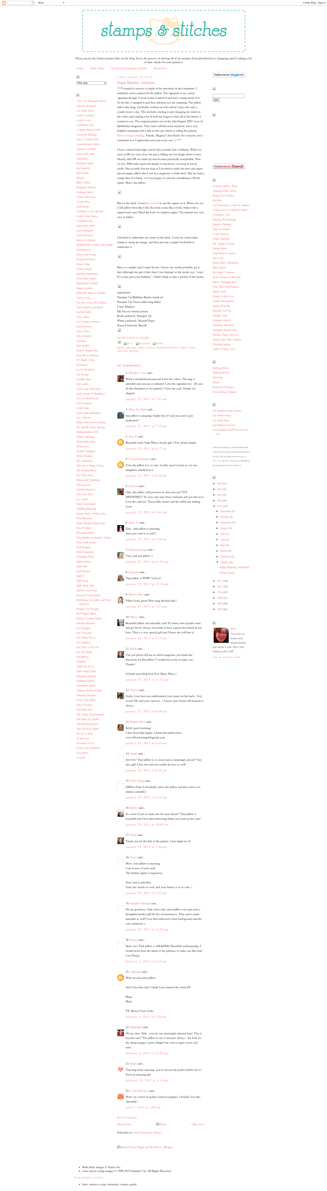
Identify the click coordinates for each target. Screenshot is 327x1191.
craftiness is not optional (89, 211)
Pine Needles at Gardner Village (93, 537)
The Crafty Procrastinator (90, 714)
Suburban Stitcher (86, 676)
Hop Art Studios (221, 229)
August (224, 528)
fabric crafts (187, 347)
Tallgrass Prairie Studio (89, 690)
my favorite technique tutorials (129, 68)
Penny (134, 940)
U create (80, 757)
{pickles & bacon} (86, 106)
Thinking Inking (221, 344)
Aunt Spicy (82, 158)
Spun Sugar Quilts (86, 671)
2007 (220, 609)
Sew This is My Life (87, 647)
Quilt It (80, 576)
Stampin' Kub (220, 315)
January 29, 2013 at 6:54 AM (146, 743)
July (223, 534)
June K (133, 436)
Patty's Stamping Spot (225, 282)
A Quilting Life (84, 125)
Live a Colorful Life (87, 398)
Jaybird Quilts (84, 312)
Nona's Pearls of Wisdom (227, 277)
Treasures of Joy (85, 743)
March (224, 551)
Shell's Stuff (219, 291)
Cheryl (134, 690)
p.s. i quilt (82, 499)
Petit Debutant (84, 518)
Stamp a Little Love (223, 296)
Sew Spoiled (83, 642)
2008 (220, 603)
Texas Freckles (84, 705)
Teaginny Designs (86, 695)
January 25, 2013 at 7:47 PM (146, 606)
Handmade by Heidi (87, 283)
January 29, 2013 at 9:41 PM (146, 893)
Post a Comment (127, 1117)
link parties (160, 68)
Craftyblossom (84, 221)
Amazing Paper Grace (224, 191)
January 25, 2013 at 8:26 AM (146, 475)
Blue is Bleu (83, 182)
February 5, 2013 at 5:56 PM (146, 1016)
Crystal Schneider (139, 459)
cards (141, 347)
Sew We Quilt (84, 652)
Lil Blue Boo (83, 379)
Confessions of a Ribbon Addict (230, 210)
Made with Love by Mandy (91, 422)
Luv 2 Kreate (83, 417)
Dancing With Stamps (225, 219)
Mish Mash (219, 267)
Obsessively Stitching (88, 480)
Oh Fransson (83, 485)
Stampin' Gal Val (222, 310)
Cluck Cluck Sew (85, 197)
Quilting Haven (221, 368)
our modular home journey (227, 410)
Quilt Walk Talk (85, 585)
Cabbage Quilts (84, 192)
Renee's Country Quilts (89, 618)
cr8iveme (135, 972)
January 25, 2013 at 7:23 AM (146, 399)
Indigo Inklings (221, 238)
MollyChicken (84, 456)
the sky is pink (84, 733)
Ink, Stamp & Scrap (223, 243)
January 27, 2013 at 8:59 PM (146, 711)
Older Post (198, 1124)
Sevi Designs (83, 628)
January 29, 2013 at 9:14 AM (146, 797)
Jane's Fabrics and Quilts (89, 307)
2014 (220, 500)
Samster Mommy (85, 623)
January (224, 562)
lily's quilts (82, 384)
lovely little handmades (88, 413)
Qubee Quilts (83, 561)
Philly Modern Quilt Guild (90, 523)
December (226, 511)
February (225, 556)
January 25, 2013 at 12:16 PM (147, 584)
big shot (131, 347)
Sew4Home (82, 657)
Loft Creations (84, 403)
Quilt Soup (82, 580)
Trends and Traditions (88, 748)
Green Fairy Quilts (86, 278)
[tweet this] (158, 343)
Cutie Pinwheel (84, 235)
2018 (220, 483)
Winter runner (227, 572)
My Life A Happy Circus (90, 465)
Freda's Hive (83, 264)
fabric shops (97, 68)
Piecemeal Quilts (85, 532)
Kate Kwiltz (82, 345)
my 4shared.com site (224, 425)
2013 (220, 506)
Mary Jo (134, 522)
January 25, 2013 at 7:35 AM (146, 426)
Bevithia (217, 200)
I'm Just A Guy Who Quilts (91, 302)
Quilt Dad (81, 566)
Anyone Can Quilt (86, 149)
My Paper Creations (223, 272)
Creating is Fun (221, 214)
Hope (133, 1063)
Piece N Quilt (83, 528)
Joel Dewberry (84, 326)
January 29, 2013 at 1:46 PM (146, 847)
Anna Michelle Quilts (88, 144)
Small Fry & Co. (85, 666)
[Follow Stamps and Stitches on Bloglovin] (229, 76)
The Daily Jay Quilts (87, 719)
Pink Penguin (83, 547)
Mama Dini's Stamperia (225, 262)
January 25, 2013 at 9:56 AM (146, 539)
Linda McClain (139, 1091)
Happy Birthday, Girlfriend (135, 82)
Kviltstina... (82, 365)
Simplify (81, 661)
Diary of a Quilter (86, 240)
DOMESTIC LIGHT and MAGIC (95, 245)
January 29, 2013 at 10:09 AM (147, 824)
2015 (220, 495)
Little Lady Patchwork (88, 389)
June (223, 539)
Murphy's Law (137, 373)
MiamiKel (136, 1027)
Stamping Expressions (225, 330)
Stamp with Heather (223, 301)
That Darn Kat (84, 709)
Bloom (80, 178)
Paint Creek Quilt (85, 504)
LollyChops (82, 408)
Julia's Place (83, 331)
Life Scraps (82, 374)
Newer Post (124, 1124)
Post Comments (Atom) (147, 1132)
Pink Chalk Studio (86, 542)
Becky (134, 807)
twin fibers (82, 753)
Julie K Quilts (84, 336)
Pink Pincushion (85, 552)
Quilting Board (221, 372)
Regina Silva (137, 722)
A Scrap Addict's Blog (225, 186)
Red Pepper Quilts (86, 613)
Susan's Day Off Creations (227, 339)
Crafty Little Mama (87, 216)
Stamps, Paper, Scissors (226, 334)
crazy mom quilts (85, 225)
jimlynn (133, 486)
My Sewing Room (86, 470)
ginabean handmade (86, 273)
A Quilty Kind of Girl (88, 130)
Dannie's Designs (222, 224)
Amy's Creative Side (87, 139)
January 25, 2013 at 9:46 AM (146, 512)
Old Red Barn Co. (86, 489)
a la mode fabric (85, 110)
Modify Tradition (85, 451)
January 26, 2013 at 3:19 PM (146, 638)
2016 (220, 489)
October (225, 516)
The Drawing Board (87, 724)
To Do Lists (83, 738)
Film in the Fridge (86, 254)
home (80, 68)
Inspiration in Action (224, 253)
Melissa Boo (136, 594)
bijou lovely (82, 173)
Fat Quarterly (83, 249)
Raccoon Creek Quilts (88, 595)
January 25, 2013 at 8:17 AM (146, 448)
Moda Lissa (82, 446)
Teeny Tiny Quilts (86, 700)
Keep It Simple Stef (87, 350)
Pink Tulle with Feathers (226, 286)
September (226, 522)
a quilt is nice (83, 120)
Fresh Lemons (84, 269)
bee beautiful (83, 168)
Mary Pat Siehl (137, 409)
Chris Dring (137, 780)
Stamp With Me (221, 306)
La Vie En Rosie (85, 369)
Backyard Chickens (223, 387)
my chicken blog (221, 415)
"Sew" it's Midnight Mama (91, 101)
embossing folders (167, 347)
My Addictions (84, 461)
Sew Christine (84, 633)
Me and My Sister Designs (91, 427)
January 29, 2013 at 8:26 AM (146, 770)
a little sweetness (85, 115)
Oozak (216, 382)
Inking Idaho (220, 248)
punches (122, 351)
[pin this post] (128, 343)
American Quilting (86, 134)
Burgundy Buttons (86, 187)
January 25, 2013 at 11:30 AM (147, 561)
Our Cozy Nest (84, 494)
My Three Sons (84, 475)
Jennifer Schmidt (140, 903)
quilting (134, 351)
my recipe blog (221, 420)
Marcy (134, 617)
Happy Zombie (84, 288)
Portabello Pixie (85, 556)
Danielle (134, 572)
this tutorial (152, 203)
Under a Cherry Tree (224, 349)
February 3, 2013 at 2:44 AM (146, 961)
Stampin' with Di (222, 320)
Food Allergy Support (224, 392)
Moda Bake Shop (85, 441)
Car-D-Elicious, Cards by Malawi (231, 205)
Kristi (133, 648)
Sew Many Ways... (86, 637)
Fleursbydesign (138, 549)
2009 (220, 598)
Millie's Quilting (85, 437)
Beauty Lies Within (223, 195)
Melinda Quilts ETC (87, 432)
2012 (220, 581)
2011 (220, 586)
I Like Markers (221, 234)
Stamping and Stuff (223, 325)
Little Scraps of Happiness (90, 393)
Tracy (133, 857)
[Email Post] (120, 343)
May (223, 545)
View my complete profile (226, 657)
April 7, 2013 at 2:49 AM (143, 1107)
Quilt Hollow (83, 571)
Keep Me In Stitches (87, 355)
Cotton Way (83, 201)
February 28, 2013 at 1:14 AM (147, 1080)
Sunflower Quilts (85, 681)
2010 (220, 592)
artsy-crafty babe (85, 154)
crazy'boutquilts (84, 230)
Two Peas (218, 377)
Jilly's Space (83, 317)
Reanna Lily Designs (87, 609)
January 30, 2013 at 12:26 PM (147, 929)
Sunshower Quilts (86, 685)
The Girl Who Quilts (87, 729)
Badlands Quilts (85, 163)
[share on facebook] (143, 343)
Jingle (133, 753)
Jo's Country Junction (88, 321)
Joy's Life (218, 258)
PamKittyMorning (86, 508)
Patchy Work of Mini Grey (91, 513)
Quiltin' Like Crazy (86, 590)
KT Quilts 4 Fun (85, 360)
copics (150, 347)
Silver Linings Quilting (130, 135)
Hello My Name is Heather (91, 293)
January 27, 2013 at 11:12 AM (147, 679)
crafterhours (83, 206)
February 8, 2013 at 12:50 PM (147, 1053)
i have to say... (84, 297)
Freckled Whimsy (86, 259)
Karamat (81, 341)
